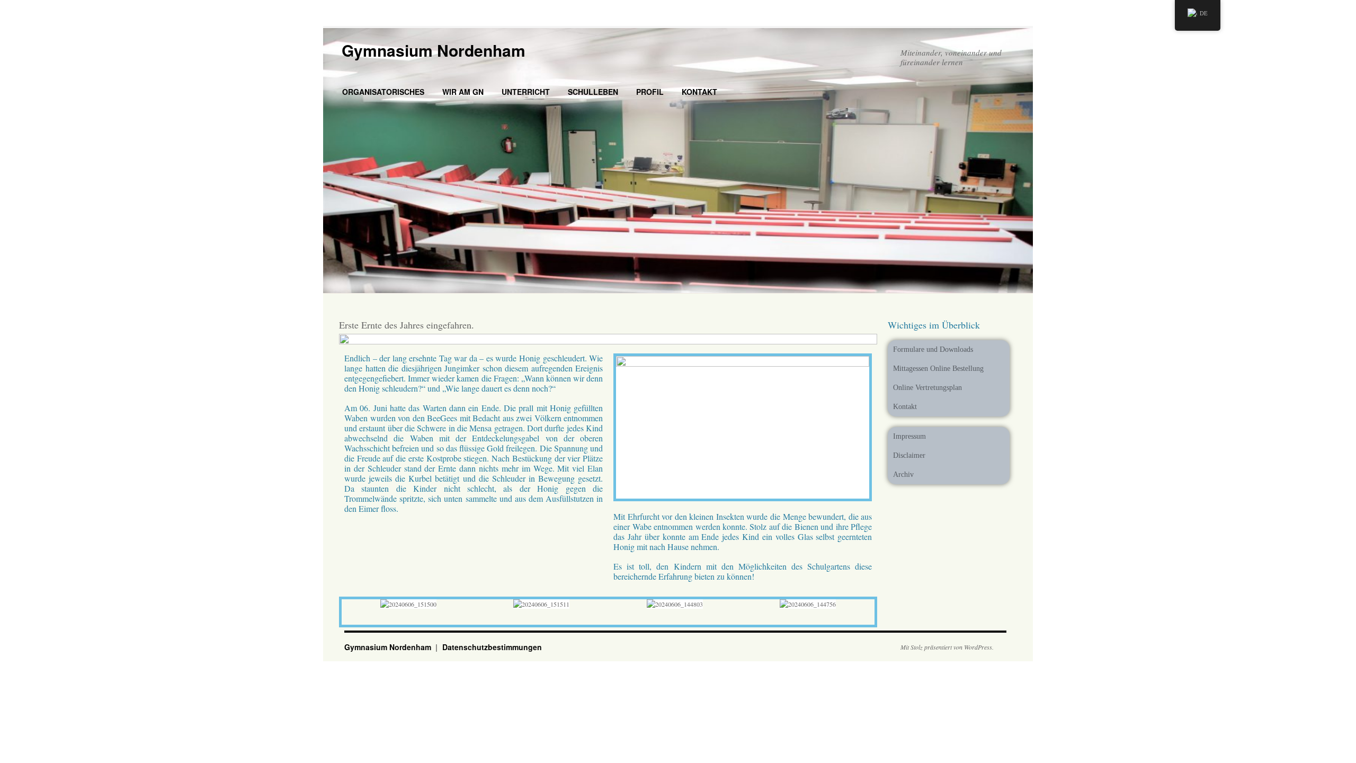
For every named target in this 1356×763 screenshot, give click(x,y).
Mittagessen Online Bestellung (938, 368)
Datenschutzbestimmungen (492, 647)
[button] (349, 604)
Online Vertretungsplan (927, 388)
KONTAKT (699, 91)
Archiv (903, 474)
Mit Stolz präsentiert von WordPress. (947, 647)
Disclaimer (909, 455)
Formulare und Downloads (933, 349)
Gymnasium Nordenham (433, 50)
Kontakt (905, 407)
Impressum (909, 436)
